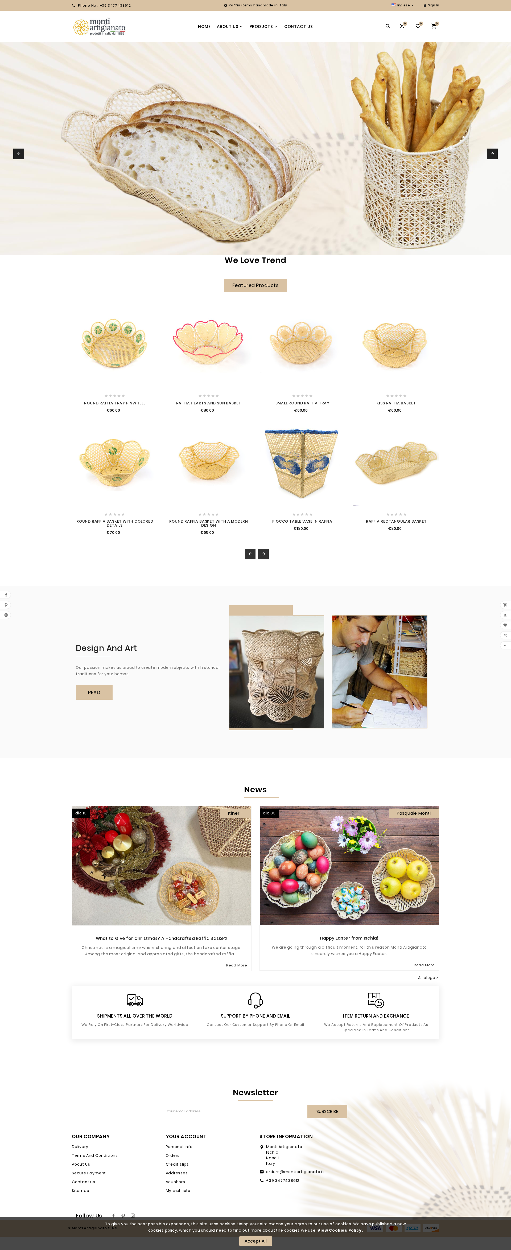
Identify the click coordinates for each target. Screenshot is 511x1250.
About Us (81, 1164)
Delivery (80, 1146)
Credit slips (177, 1164)
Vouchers (175, 1182)
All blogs (428, 977)
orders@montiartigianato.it (295, 1171)
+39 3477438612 (282, 1180)
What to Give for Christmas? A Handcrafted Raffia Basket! (162, 938)
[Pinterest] (123, 1216)
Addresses (177, 1173)
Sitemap (80, 1190)
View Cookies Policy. (340, 1230)
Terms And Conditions (95, 1155)
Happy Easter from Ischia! (349, 938)
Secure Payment (89, 1173)
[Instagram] (133, 1216)
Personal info (179, 1146)
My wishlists (178, 1190)
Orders (173, 1155)
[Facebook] (114, 1216)
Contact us (83, 1182)
